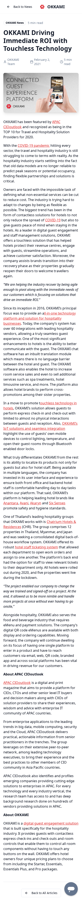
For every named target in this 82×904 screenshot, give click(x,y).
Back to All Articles (44, 893)
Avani (24, 503)
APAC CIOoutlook (17, 682)
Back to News (22, 7)
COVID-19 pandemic (34, 145)
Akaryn (35, 503)
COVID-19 (53, 220)
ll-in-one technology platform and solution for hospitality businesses (39, 318)
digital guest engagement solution (51, 823)
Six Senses (57, 503)
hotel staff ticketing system (36, 547)
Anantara (10, 503)
